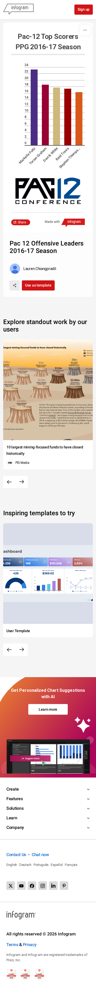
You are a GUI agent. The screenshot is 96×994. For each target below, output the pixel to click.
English (11, 865)
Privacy (30, 944)
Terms (12, 944)
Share (22, 222)
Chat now (40, 854)
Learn (11, 817)
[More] (85, 30)
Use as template (38, 285)
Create (12, 789)
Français (71, 865)
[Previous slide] (9, 482)
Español (57, 865)
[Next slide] (22, 482)
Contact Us (16, 854)
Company (15, 827)
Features (14, 798)
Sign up (84, 9)
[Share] (15, 285)
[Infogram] (18, 9)
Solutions (14, 808)
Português (41, 865)
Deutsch (25, 865)
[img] (34, 107)
